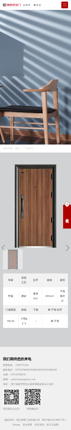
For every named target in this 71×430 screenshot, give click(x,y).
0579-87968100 (18, 374)
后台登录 (27, 424)
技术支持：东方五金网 (46, 424)
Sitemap (16, 424)
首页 (17, 148)
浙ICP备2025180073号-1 (54, 420)
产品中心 (29, 148)
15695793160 (21, 365)
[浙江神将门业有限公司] (22, 5)
